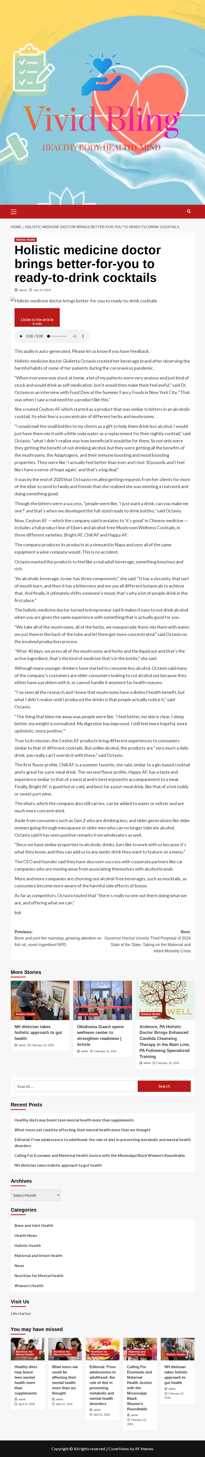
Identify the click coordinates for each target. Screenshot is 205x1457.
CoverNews (118, 1448)
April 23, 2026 (26, 1404)
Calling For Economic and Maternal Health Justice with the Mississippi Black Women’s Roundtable (99, 1155)
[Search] (189, 211)
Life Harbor (21, 1313)
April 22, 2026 (64, 1404)
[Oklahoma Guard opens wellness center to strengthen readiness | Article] (102, 1000)
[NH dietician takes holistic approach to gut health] (40, 1000)
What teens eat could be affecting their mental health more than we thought (82, 1130)
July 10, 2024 (42, 290)
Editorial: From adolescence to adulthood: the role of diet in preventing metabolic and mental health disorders (102, 1142)
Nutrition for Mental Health (39, 1275)
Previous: (58, 938)
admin (23, 290)
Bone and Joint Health (33, 1225)
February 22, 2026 (43, 1045)
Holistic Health (25, 239)
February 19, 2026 (167, 1063)
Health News (25, 1235)
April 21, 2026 (102, 1414)
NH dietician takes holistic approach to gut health (38, 1032)
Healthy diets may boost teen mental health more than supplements (74, 1120)
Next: (147, 941)
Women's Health (29, 1285)
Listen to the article (37, 321)
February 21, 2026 (105, 1051)
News (19, 1265)
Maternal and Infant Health (38, 1255)
